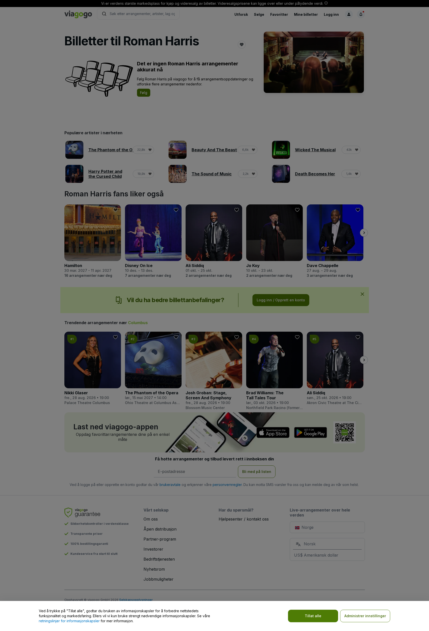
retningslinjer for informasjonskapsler (69, 621)
